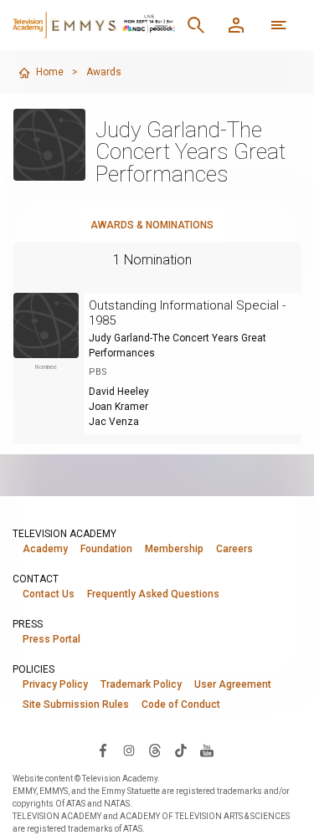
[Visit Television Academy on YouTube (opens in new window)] (207, 750)
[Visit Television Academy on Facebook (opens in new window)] (103, 750)
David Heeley (119, 391)
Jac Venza (114, 422)
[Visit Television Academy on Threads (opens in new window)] (155, 750)
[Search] (196, 25)
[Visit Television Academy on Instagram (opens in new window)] (129, 750)
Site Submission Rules (76, 704)
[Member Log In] (236, 25)
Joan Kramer (118, 406)
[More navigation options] (279, 25)
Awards (103, 72)
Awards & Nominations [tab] (152, 225)
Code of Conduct (181, 704)
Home (50, 72)
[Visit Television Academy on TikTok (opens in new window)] (181, 750)
